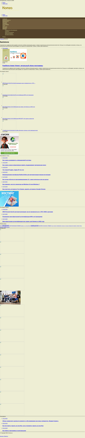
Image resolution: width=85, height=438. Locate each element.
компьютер (35, 225)
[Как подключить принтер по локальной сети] (12, 265)
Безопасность (6, 20)
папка (53, 225)
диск (25, 225)
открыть (50, 225)
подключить (59, 225)
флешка (8, 227)
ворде (19, 225)
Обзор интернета (9, 33)
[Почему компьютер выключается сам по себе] (12, 328)
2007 (1, 225)
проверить (63, 225)
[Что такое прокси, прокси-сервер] (12, 253)
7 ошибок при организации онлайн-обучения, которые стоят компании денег (20, 130)
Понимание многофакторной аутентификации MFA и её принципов (17, 95)
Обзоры (4, 27)
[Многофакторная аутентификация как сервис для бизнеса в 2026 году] (9, 105)
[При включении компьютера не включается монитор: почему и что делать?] (12, 378)
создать (74, 225)
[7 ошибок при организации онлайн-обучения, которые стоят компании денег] (9, 129)
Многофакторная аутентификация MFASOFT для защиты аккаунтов (18, 118)
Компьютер (5, 21)
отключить (45, 225)
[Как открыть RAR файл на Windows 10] (12, 415)
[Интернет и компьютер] (10, 12)
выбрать (22, 225)
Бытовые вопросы (9, 34)
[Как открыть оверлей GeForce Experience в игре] (12, 290)
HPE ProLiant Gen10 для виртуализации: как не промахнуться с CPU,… (18, 83)
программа (67, 225)
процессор (71, 225)
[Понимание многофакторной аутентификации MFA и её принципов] (9, 93)
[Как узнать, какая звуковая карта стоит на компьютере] (12, 316)
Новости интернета (9, 32)
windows (5, 225)
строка (77, 225)
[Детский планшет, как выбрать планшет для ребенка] (12, 390)
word (10, 225)
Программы (5, 24)
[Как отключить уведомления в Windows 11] (12, 341)
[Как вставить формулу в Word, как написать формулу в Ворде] (12, 403)
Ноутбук (4, 22)
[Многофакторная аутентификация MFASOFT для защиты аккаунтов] (9, 117)
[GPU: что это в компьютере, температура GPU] (12, 353)
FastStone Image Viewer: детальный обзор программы (22, 65)
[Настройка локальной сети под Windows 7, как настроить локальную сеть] (12, 277)
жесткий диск (28, 225)
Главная (2, 39)
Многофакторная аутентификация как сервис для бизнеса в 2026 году (18, 106)
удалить (2, 227)
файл (5, 227)
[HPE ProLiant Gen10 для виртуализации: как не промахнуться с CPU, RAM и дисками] (9, 82)
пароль (55, 225)
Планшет (4, 23)
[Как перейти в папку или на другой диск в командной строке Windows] (12, 365)
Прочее (4, 29)
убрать (80, 225)
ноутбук (41, 225)
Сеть (3, 25)
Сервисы (7, 31)
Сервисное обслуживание (11, 30)
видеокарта (14, 225)
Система (4, 26)
